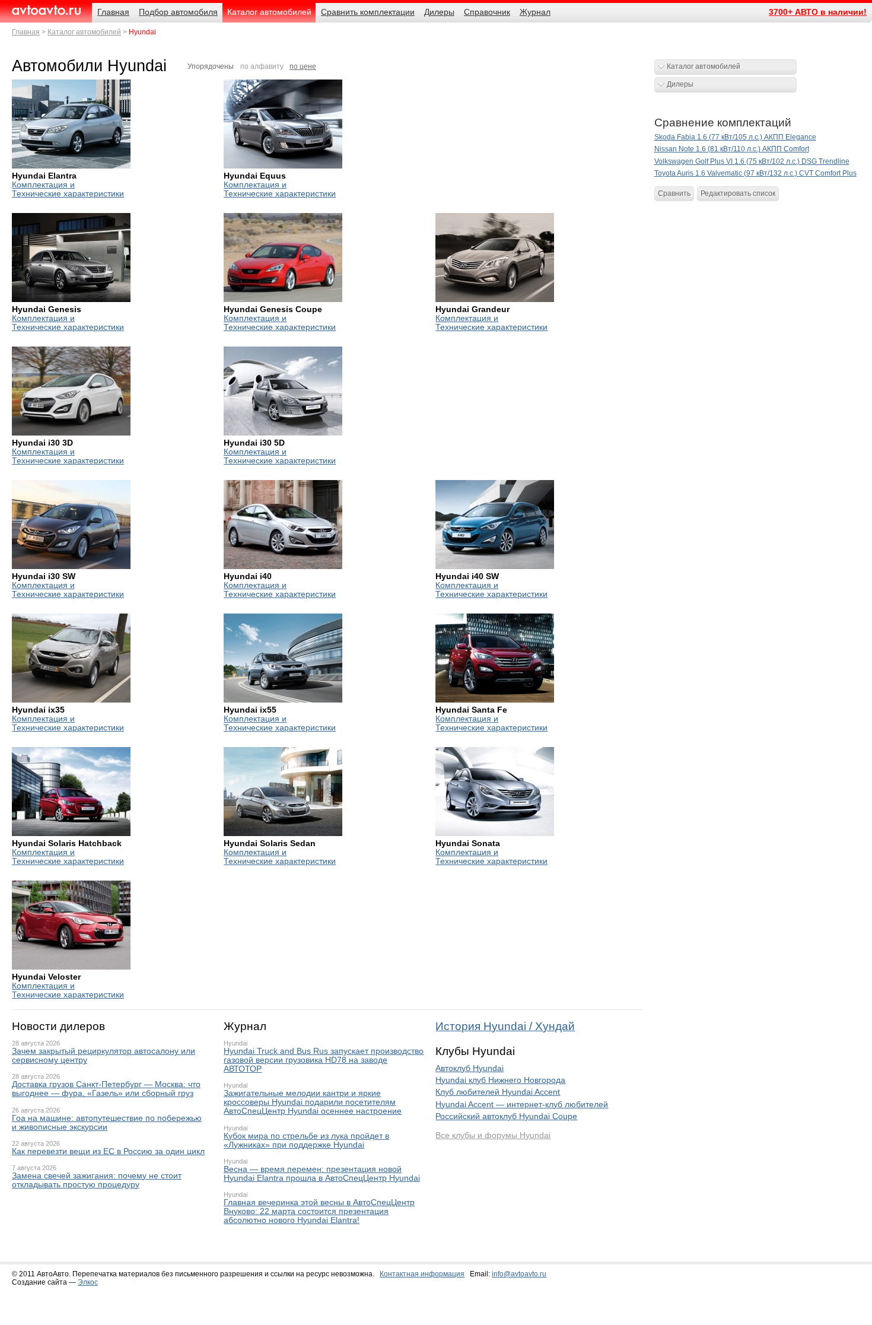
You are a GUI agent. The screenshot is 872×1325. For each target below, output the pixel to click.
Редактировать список (738, 193)
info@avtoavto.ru (519, 1274)
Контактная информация (422, 1274)
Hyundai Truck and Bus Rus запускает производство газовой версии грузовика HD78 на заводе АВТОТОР (324, 1060)
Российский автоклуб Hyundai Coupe (506, 1116)
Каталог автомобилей (84, 32)
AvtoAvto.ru (46, 10)
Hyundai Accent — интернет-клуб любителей (521, 1104)
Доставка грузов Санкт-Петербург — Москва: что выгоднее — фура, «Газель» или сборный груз (106, 1089)
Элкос (88, 1282)
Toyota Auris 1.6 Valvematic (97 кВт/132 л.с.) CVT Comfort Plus (755, 173)
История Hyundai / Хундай (505, 1026)
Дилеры (680, 84)
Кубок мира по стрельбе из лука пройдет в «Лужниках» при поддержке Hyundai (306, 1140)
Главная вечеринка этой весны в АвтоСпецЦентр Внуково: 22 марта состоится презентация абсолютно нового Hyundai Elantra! (319, 1211)
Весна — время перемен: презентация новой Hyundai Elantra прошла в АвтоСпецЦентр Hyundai (322, 1174)
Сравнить (674, 193)
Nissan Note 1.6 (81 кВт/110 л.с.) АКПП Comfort (731, 149)
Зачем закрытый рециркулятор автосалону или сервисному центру (103, 1056)
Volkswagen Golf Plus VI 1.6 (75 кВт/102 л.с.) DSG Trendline (751, 161)
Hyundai (235, 1043)
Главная (26, 32)
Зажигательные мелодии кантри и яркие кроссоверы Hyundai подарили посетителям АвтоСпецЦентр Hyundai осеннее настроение (313, 1102)
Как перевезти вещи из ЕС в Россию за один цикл (108, 1151)
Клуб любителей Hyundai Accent (497, 1092)
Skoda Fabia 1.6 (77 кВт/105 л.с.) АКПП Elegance (735, 137)
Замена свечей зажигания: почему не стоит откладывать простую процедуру (97, 1180)
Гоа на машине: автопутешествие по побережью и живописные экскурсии (107, 1123)
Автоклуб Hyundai (469, 1068)
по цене (302, 66)
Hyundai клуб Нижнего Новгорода (500, 1080)
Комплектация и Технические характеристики (68, 189)
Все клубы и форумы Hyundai (492, 1135)
